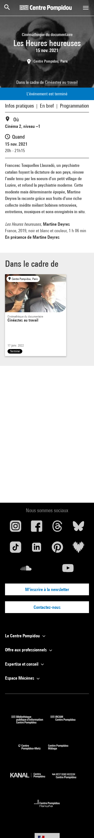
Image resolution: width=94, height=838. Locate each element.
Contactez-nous (47, 607)
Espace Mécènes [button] (20, 678)
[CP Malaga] (62, 751)
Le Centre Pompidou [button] (23, 635)
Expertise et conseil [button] (22, 664)
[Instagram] (15, 527)
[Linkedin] (36, 548)
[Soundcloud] (26, 570)
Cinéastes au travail (61, 82)
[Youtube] (68, 570)
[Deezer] (78, 548)
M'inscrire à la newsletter (47, 589)
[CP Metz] (33, 751)
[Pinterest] (57, 548)
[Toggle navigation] (85, 8)
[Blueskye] (78, 527)
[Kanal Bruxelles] (31, 779)
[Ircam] (66, 722)
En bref (47, 106)
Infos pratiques (19, 106)
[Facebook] (36, 527)
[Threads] (57, 527)
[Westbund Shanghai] (68, 779)
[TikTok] (15, 548)
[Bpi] (30, 722)
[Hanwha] (47, 808)
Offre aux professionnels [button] (26, 649)
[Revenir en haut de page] (82, 826)
